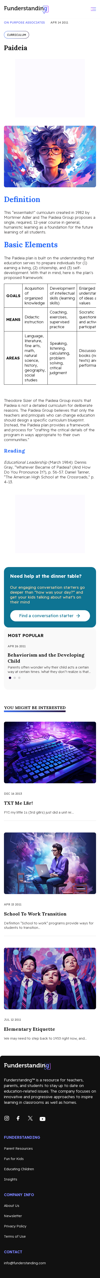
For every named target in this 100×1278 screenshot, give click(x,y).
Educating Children (19, 1169)
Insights (10, 1179)
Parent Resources (18, 1148)
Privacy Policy (15, 1226)
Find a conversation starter (46, 615)
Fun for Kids (14, 1158)
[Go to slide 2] (14, 678)
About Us (11, 1205)
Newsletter (13, 1216)
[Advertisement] (50, 88)
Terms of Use (15, 1236)
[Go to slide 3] (19, 678)
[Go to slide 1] (10, 678)
